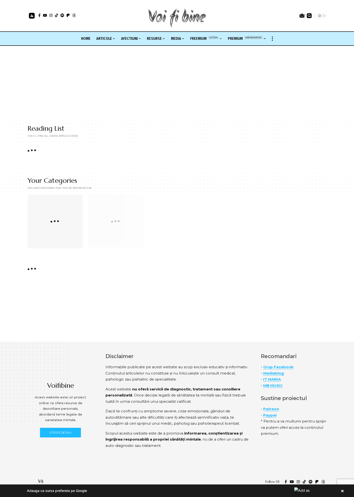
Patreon (271, 409)
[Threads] (74, 15)
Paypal (269, 415)
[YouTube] (45, 15)
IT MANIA (272, 379)
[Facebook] (39, 15)
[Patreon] (68, 15)
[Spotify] (62, 15)
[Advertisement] (177, 82)
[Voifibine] (177, 16)
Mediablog (273, 373)
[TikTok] (56, 15)
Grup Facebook (278, 367)
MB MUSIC (273, 385)
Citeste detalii (60, 432)
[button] (32, 16)
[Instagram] (51, 15)
